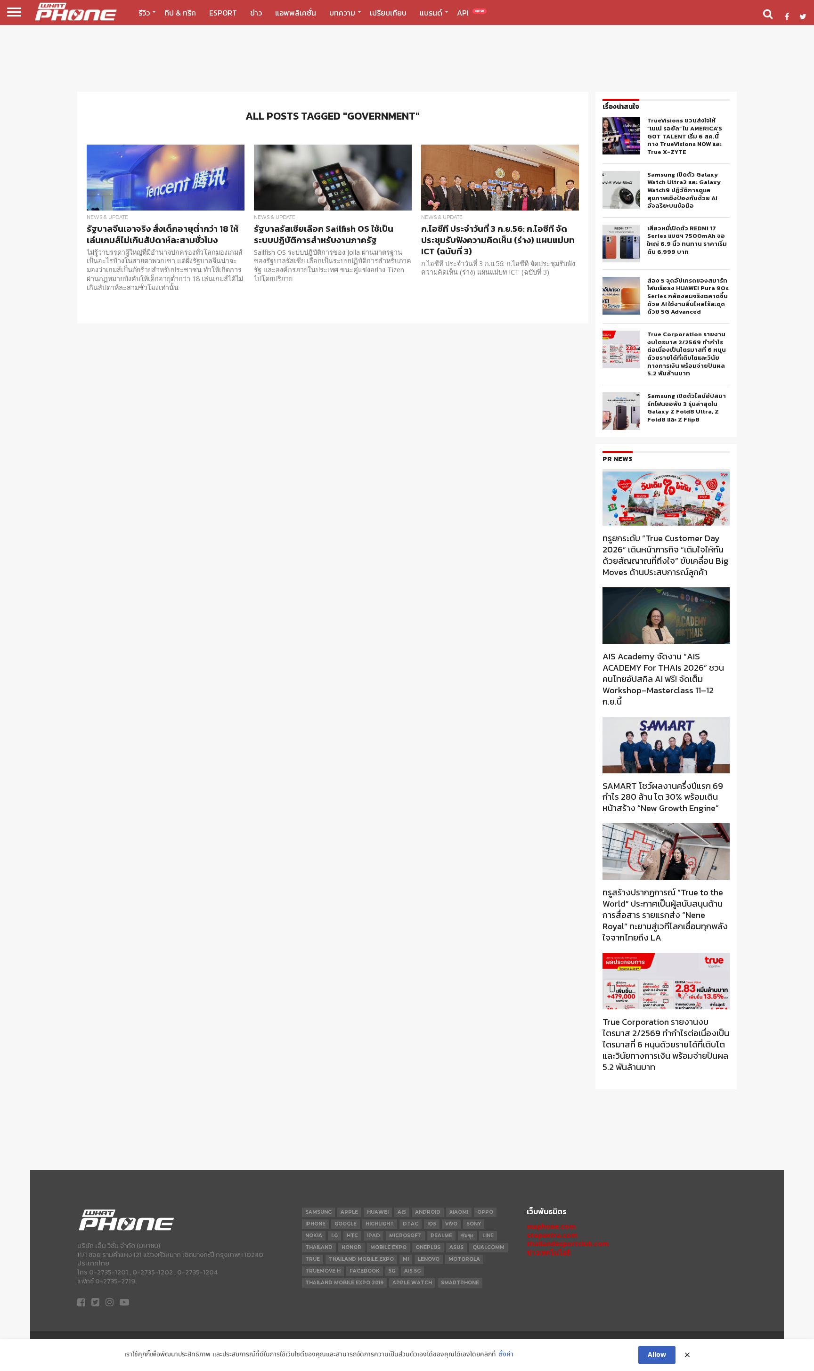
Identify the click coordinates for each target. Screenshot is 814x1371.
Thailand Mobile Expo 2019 (344, 1283)
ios (431, 1224)
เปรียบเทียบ (388, 12)
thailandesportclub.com (568, 1243)
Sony (473, 1224)
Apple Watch (412, 1283)
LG (334, 1236)
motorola (464, 1259)
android (427, 1212)
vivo (451, 1224)
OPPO (485, 1212)
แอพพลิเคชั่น (295, 12)
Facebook (365, 1271)
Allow (657, 1355)
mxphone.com (551, 1226)
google (345, 1224)
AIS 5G (412, 1271)
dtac (410, 1224)
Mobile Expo (388, 1247)
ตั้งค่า (505, 1354)
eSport (223, 12)
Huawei (378, 1212)
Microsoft (405, 1236)
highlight (380, 1224)
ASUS (456, 1247)
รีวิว (144, 12)
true (312, 1259)
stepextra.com (552, 1235)
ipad (373, 1236)
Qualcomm (488, 1247)
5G (392, 1271)
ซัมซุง (467, 1236)
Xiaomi (458, 1212)
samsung (318, 1212)
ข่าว (256, 12)
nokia (313, 1236)
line (488, 1236)
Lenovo (429, 1259)
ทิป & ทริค (180, 12)
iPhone (315, 1224)
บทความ (342, 12)
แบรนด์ (431, 12)
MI (406, 1259)
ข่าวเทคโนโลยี (548, 1252)
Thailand (319, 1247)
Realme (441, 1236)
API (470, 12)
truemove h (323, 1271)
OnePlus (427, 1247)
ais (402, 1212)
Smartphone (460, 1283)
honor (351, 1247)
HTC (352, 1236)
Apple (349, 1212)
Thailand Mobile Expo (361, 1259)
